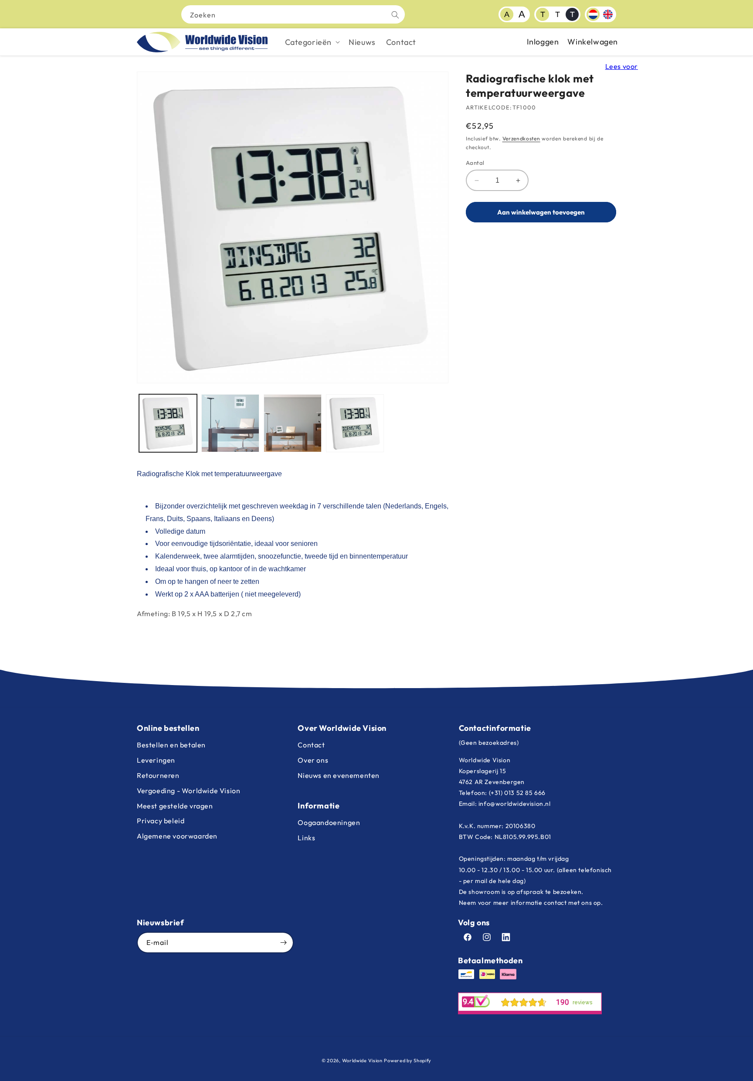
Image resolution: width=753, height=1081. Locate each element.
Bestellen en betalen (171, 744)
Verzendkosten (521, 138)
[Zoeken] (395, 14)
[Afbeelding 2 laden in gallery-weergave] (230, 423)
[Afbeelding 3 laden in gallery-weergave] (293, 423)
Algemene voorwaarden (177, 836)
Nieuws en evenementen (339, 775)
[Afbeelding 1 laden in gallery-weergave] (168, 423)
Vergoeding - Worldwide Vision (188, 790)
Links (306, 837)
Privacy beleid (160, 820)
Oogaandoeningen (329, 822)
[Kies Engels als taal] (607, 14)
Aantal (475, 162)
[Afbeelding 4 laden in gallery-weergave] (355, 423)
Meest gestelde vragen (175, 805)
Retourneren (158, 775)
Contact (311, 744)
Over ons (313, 760)
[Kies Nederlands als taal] (593, 14)
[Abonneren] (283, 942)
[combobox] (293, 14)
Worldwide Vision (362, 1060)
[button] (312, 42)
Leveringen (156, 760)
